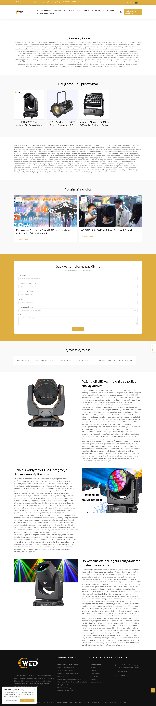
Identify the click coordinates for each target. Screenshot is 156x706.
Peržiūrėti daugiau (22, 239)
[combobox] (22, 286)
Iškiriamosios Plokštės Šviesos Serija (69, 679)
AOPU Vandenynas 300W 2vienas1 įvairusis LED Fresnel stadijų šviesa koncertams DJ (62, 124)
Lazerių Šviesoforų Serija (65, 667)
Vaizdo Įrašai (97, 10)
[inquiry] (153, 345)
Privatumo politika (118, 702)
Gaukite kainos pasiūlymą (130, 12)
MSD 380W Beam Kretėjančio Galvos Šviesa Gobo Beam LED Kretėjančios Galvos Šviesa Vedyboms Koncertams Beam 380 (29, 124)
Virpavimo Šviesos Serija (65, 690)
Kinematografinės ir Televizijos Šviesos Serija (72, 682)
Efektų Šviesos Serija (64, 685)
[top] (153, 690)
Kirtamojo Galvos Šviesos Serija (67, 673)
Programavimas (83, 10)
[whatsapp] (153, 350)
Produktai (68, 10)
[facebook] (133, 3)
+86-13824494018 (70, 2)
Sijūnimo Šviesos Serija (65, 670)
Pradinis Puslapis (44, 10)
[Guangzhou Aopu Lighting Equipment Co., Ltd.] (23, 12)
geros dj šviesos (23, 360)
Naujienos (111, 10)
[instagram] (127, 3)
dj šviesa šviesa (125, 360)
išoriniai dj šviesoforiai (66, 360)
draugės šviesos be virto (105, 360)
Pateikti (78, 329)
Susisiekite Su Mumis (45, 14)
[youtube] (130, 3)
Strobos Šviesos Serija (64, 688)
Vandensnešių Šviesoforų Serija (67, 665)
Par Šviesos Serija (63, 676)
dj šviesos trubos (85, 360)
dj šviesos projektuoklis (43, 360)
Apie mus (57, 10)
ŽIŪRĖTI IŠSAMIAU (29, 104)
